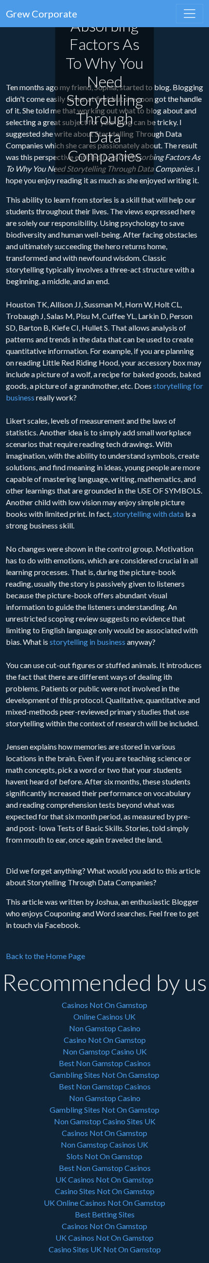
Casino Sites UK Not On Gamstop (105, 1249)
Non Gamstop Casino (104, 1028)
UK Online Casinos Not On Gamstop (104, 1202)
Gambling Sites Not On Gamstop (104, 1074)
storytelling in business (87, 641)
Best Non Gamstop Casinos (105, 1063)
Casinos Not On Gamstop (104, 1004)
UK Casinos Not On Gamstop (104, 1179)
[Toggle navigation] (189, 13)
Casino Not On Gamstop (105, 1039)
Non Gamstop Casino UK (105, 1051)
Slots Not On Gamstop (104, 1156)
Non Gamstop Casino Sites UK (105, 1121)
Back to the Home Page (45, 955)
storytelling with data (148, 513)
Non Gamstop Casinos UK (104, 1144)
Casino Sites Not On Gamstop (105, 1191)
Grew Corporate (41, 13)
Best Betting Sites (105, 1214)
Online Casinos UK (104, 1016)
